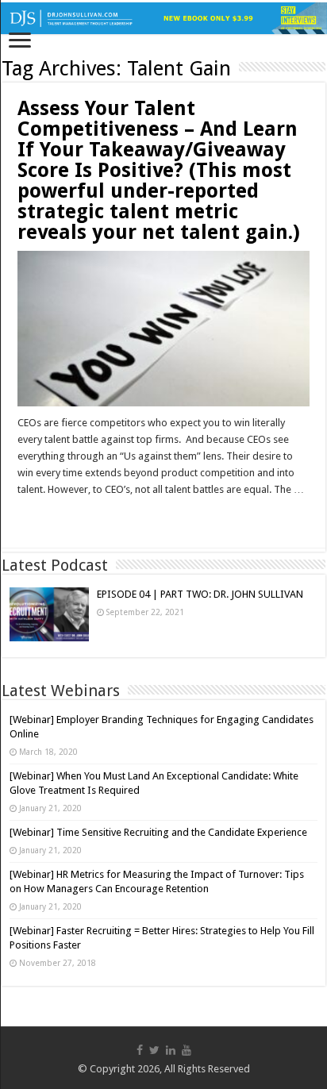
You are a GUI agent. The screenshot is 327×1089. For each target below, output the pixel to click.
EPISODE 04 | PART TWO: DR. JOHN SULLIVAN (200, 594)
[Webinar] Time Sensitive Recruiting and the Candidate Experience (158, 832)
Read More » (51, 517)
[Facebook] (139, 1050)
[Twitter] (154, 1050)
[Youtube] (186, 1050)
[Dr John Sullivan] (163, 18)
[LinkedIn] (170, 1050)
